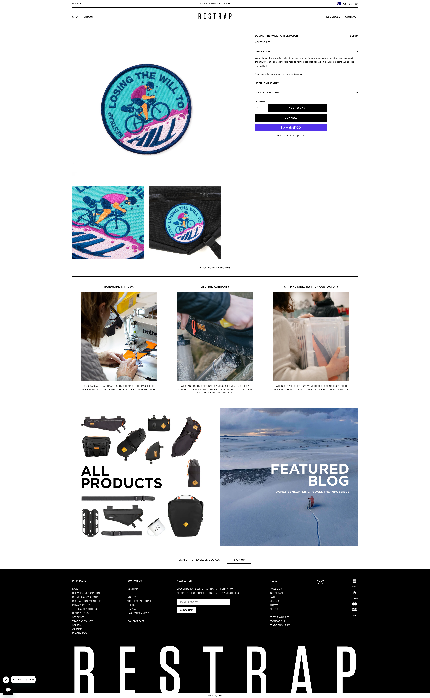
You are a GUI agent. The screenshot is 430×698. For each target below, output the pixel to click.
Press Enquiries (279, 617)
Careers (77, 629)
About (89, 16)
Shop (75, 16)
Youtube (275, 601)
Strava (274, 605)
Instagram (276, 592)
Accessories (262, 42)
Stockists (78, 617)
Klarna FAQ (79, 633)
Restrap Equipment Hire (87, 601)
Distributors (80, 613)
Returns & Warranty (85, 597)
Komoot (275, 609)
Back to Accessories (215, 267)
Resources (332, 16)
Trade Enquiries (280, 625)
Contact (351, 16)
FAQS (75, 588)
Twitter (275, 597)
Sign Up (239, 559)
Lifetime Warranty (215, 286)
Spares (76, 625)
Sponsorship (278, 621)
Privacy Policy (81, 605)
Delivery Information (86, 592)
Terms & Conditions (84, 609)
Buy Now (291, 117)
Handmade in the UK (119, 286)
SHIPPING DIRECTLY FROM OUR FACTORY (311, 286)
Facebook (276, 588)
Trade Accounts (82, 621)
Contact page (135, 621)
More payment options (291, 135)
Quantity (260, 101)
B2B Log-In (78, 3)
